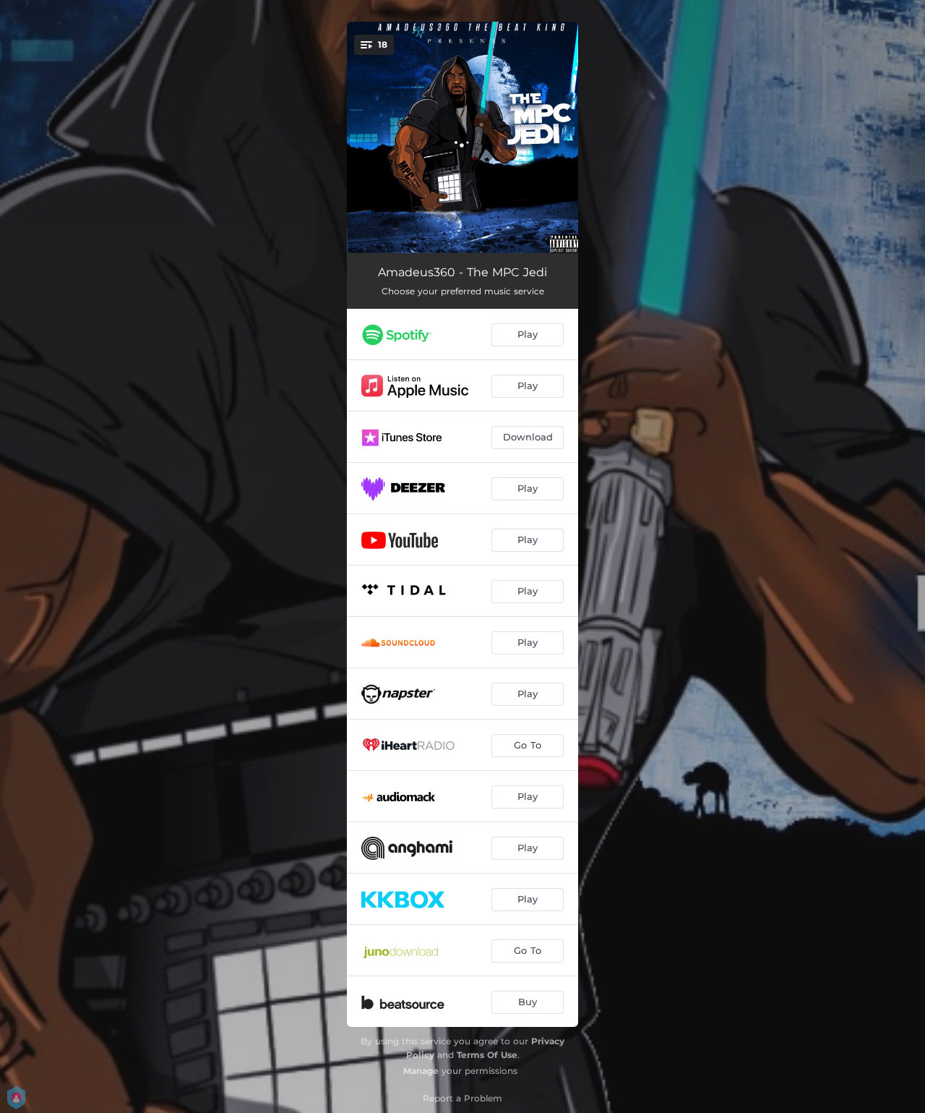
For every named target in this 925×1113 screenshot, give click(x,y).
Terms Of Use (487, 1054)
